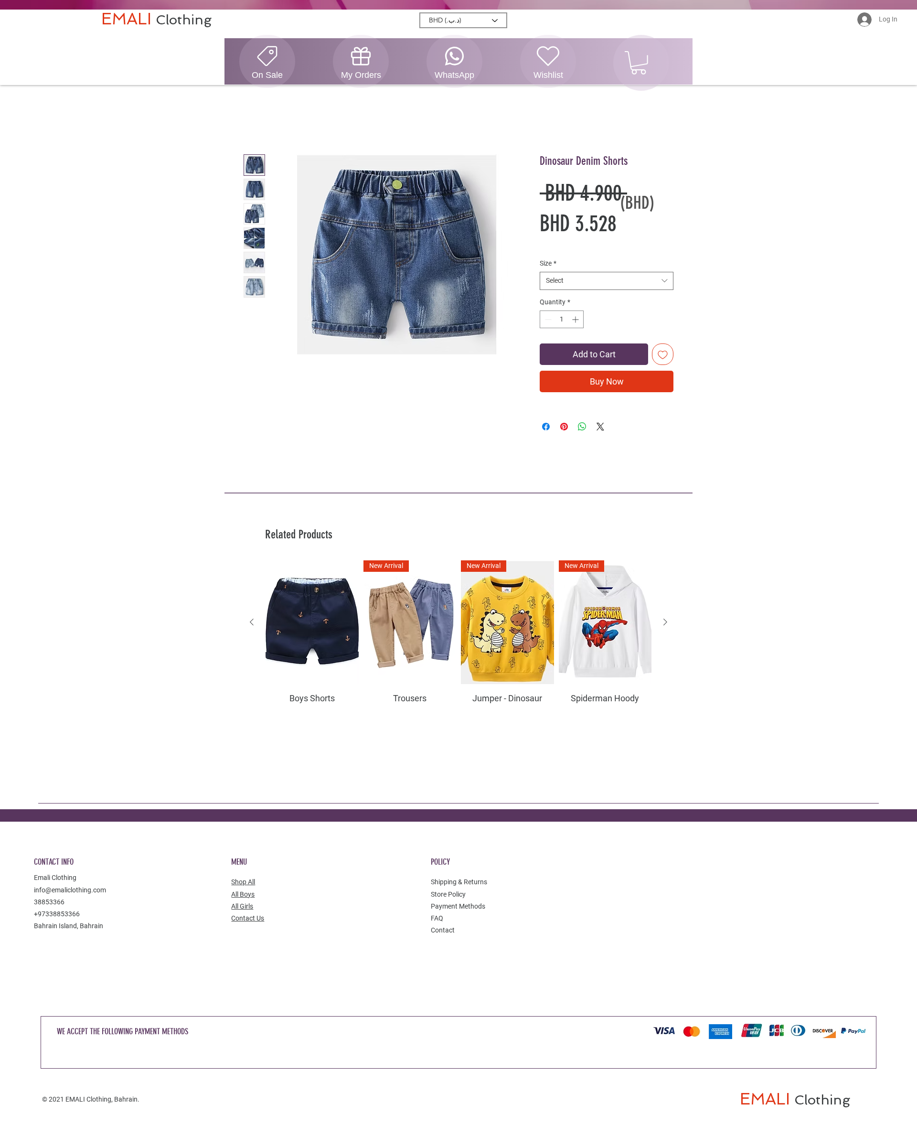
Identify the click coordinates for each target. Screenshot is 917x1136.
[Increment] (576, 319)
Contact (443, 930)
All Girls (242, 907)
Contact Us (247, 918)
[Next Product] (665, 622)
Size (548, 263)
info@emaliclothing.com (70, 890)
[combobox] (606, 281)
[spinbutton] (561, 319)
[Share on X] (600, 427)
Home (254, 120)
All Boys (243, 894)
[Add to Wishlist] (662, 354)
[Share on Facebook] (546, 427)
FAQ (437, 918)
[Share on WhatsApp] (582, 427)
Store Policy (448, 894)
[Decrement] (547, 319)
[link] (638, 63)
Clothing (184, 20)
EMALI (128, 19)
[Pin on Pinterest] (564, 427)
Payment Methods (458, 907)
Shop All (243, 882)
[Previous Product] (251, 622)
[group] (458, 657)
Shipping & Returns (459, 882)
